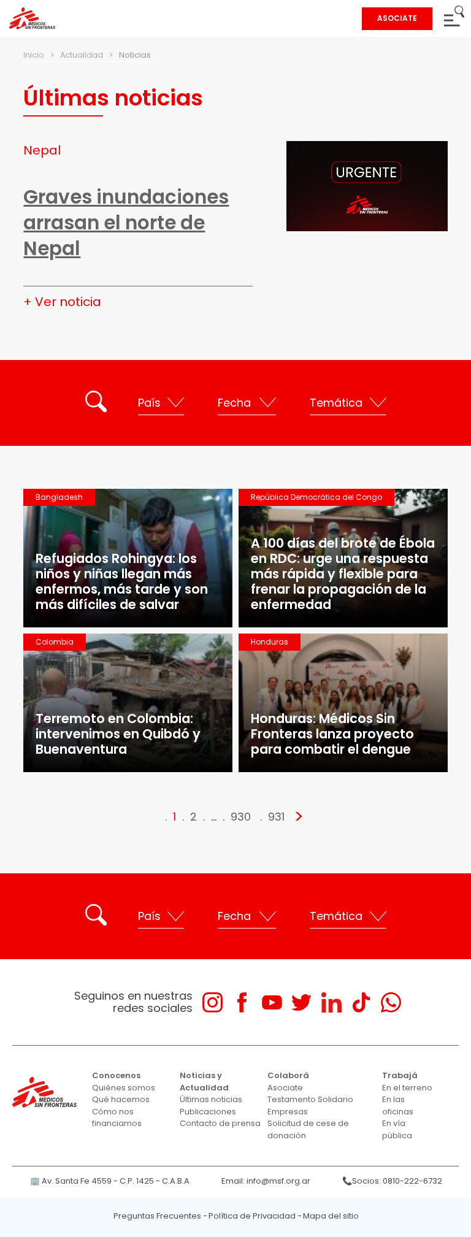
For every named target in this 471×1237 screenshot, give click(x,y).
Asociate (285, 1087)
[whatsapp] (391, 1002)
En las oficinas (397, 1105)
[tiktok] (361, 1002)
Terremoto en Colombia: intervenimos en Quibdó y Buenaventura (118, 734)
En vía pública (397, 1129)
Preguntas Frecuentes (157, 1216)
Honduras (269, 642)
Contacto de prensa (220, 1123)
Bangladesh (59, 497)
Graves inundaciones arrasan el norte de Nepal (126, 222)
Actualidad (81, 55)
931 (276, 816)
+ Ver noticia (62, 301)
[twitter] (301, 1002)
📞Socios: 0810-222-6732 (392, 1181)
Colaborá (288, 1075)
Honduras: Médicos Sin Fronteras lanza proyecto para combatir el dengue (332, 734)
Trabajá (400, 1075)
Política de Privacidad (252, 1216)
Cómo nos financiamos (117, 1118)
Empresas (287, 1111)
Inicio (33, 55)
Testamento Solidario (310, 1099)
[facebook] (242, 1002)
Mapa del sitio (331, 1216)
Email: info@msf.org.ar (265, 1181)
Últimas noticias (211, 1099)
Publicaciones (208, 1111)
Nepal (42, 150)
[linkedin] (331, 1002)
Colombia (55, 642)
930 (241, 816)
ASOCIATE (397, 18)
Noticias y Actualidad (204, 1081)
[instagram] (212, 1002)
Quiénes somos (123, 1087)
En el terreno (407, 1087)
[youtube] (272, 1002)
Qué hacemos (121, 1099)
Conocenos (116, 1075)
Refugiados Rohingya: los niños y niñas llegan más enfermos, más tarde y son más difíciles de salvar (122, 581)
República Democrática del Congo (316, 497)
